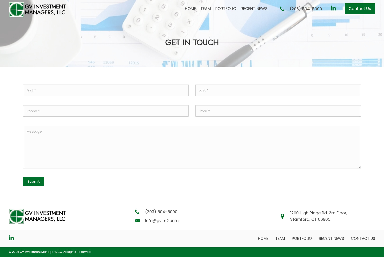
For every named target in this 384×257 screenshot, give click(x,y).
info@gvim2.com (162, 220)
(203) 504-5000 (306, 9)
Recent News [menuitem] (331, 238)
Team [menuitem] (280, 238)
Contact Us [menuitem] (363, 238)
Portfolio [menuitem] (302, 238)
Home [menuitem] (263, 238)
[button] (360, 8)
